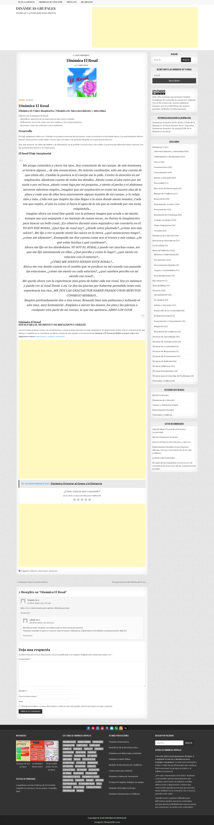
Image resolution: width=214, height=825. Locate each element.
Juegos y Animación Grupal (165, 405)
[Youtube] (102, 728)
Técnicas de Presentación (164, 356)
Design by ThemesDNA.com (107, 822)
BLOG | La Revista (26, 2)
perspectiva (68, 780)
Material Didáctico (161, 250)
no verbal (67, 773)
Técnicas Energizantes (163, 371)
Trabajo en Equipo (162, 220)
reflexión (99, 780)
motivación (81, 769)
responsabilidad (69, 783)
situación (60, 336)
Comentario (25, 659)
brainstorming (84, 741)
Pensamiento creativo (164, 204)
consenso (99, 748)
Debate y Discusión (163, 178)
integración (68, 766)
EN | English (87, 2)
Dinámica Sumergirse (119, 742)
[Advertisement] (145, 27)
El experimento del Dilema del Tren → (130, 582)
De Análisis (159, 300)
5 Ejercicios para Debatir (120, 771)
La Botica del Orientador (163, 458)
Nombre (23, 691)
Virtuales (158, 231)
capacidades (98, 741)
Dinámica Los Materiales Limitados (125, 753)
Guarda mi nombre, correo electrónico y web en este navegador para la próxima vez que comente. (67, 706)
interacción (80, 766)
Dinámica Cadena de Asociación (123, 776)
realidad (89, 780)
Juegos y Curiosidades (164, 270)
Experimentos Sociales (163, 410)
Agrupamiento (160, 295)
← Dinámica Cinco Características (32, 582)
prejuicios (80, 780)
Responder (25, 613)
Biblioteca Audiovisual (164, 254)
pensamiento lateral (90, 776)
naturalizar (94, 769)
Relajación (158, 326)
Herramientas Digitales (165, 265)
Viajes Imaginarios (82, 55)
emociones (41, 336)
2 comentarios (82, 65)
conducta (51, 336)
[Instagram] (98, 728)
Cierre (157, 162)
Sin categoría (158, 281)
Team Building (159, 286)
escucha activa (89, 759)
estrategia (81, 762)
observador (78, 773)
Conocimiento (160, 172)
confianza (78, 748)
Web (21, 702)
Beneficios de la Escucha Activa (123, 747)
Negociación (160, 199)
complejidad (94, 745)
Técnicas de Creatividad (163, 346)
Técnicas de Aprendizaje (163, 337)
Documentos (160, 260)
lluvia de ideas (69, 769)
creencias (92, 752)
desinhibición (80, 755)
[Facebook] (88, 728)
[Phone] (116, 728)
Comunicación (160, 167)
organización (91, 773)
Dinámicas (157, 147)
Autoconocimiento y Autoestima (169, 151)
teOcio (155, 442)
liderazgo (91, 766)
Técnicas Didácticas (161, 366)
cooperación (68, 752)
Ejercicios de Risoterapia (165, 188)
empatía (77, 759)
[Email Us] (112, 728)
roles (99, 783)
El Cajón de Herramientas (164, 463)
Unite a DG (72, 2)
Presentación (160, 209)
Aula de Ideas (158, 429)
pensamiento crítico (71, 776)
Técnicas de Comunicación (164, 342)
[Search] (126, 728)
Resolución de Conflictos (165, 332)
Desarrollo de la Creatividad (167, 311)
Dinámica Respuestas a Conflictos (124, 794)
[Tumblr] (107, 728)
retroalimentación (86, 783)
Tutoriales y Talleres (162, 381)
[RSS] (121, 728)
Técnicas (156, 290)
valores (80, 790)
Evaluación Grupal (162, 316)
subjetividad (79, 787)
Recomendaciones (162, 276)
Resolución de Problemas (166, 215)
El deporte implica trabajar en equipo (126, 782)
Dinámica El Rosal (82, 60)
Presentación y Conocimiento (167, 321)
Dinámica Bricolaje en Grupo (122, 788)
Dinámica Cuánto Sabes (119, 759)
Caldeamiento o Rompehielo (167, 157)
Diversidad (159, 183)
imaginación (92, 762)
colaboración (68, 745)
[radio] (74, 500)
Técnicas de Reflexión (162, 361)
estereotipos (68, 762)
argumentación (69, 741)
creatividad (80, 752)
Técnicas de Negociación (163, 351)
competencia (82, 745)
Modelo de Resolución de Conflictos (125, 765)
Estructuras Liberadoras (164, 241)
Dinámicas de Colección (50, 2)
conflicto (88, 748)
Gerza (155, 437)
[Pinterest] (93, 728)
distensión (92, 755)
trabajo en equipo (93, 787)
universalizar (68, 790)
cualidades (67, 755)
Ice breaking (158, 245)
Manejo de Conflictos (163, 194)
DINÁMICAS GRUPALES (36, 8)
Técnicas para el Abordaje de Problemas (171, 376)
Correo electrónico (28, 696)
